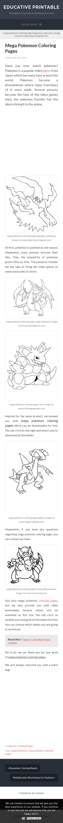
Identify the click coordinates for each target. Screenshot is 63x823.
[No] (58, 811)
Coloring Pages (25, 746)
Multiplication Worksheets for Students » (34, 777)
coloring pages (48, 600)
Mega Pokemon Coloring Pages (30, 48)
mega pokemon (19, 750)
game (47, 70)
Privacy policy (34, 818)
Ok (23, 818)
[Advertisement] (31, 141)
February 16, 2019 (16, 57)
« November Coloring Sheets (22, 768)
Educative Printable (31, 7)
